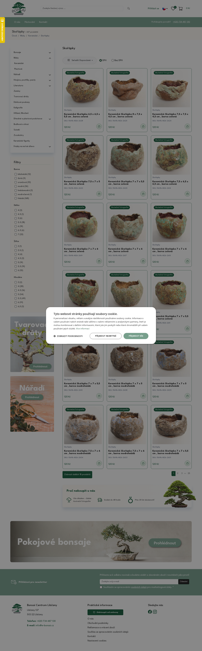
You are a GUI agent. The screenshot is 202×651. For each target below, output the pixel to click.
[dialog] (101, 325)
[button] (68, 336)
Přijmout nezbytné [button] (105, 336)
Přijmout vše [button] (136, 336)
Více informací (82, 328)
